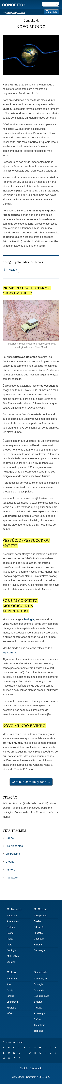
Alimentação (40, 978)
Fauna (10, 933)
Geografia (11, 12)
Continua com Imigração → (31, 781)
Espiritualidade (41, 996)
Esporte (38, 1002)
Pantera (10, 869)
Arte (9, 984)
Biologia (11, 927)
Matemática (13, 956)
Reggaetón (12, 877)
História (21, 12)
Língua (10, 996)
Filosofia (38, 933)
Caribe (9, 838)
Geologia (11, 950)
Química (11, 962)
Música (10, 1013)
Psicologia (39, 1013)
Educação (39, 927)
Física (10, 938)
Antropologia (40, 915)
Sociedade (40, 972)
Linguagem (12, 1002)
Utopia (9, 861)
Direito (37, 921)
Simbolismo (12, 853)
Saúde (37, 1019)
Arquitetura (12, 978)
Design (10, 990)
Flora (9, 944)
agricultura (9, 652)
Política (38, 1007)
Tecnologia (39, 1025)
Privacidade (36, 1068)
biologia (29, 619)
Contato (24, 1068)
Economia (39, 990)
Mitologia (11, 1007)
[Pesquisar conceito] (57, 4)
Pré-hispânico (14, 845)
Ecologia (38, 984)
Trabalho (38, 1031)
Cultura (11, 972)
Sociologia (39, 950)
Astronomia (13, 921)
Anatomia (12, 915)
